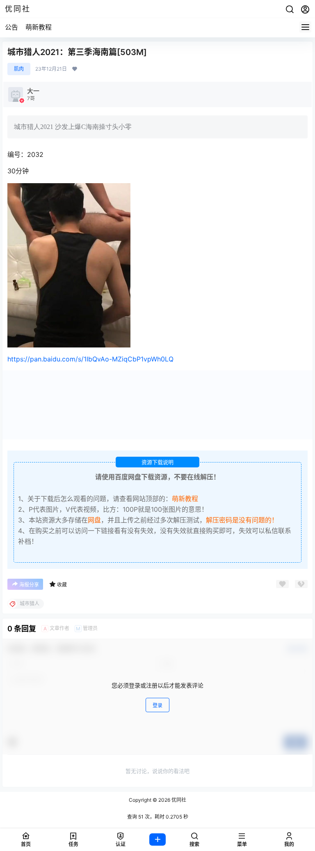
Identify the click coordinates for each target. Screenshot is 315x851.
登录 (157, 705)
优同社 (178, 800)
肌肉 (19, 69)
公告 (11, 27)
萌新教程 (38, 27)
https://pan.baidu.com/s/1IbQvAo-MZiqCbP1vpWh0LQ (90, 359)
